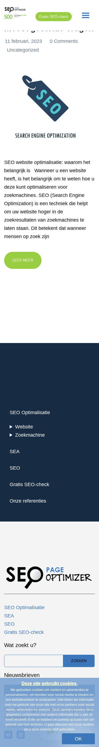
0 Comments (64, 41)
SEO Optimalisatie (30, 412)
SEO (15, 468)
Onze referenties (28, 501)
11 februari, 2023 (24, 41)
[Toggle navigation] (85, 15)
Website (24, 427)
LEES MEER (22, 260)
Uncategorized (23, 50)
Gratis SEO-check (53, 17)
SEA (15, 451)
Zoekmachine (30, 435)
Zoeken (79, 661)
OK (78, 739)
